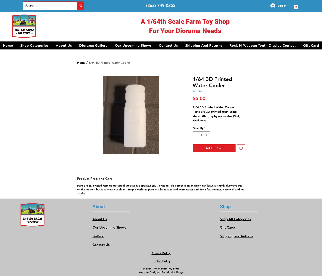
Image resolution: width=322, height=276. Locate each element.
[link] (296, 6)
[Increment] (207, 135)
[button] (34, 45)
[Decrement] (195, 135)
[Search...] (80, 6)
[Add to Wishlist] (241, 148)
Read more (199, 120)
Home (81, 62)
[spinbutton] (201, 135)
